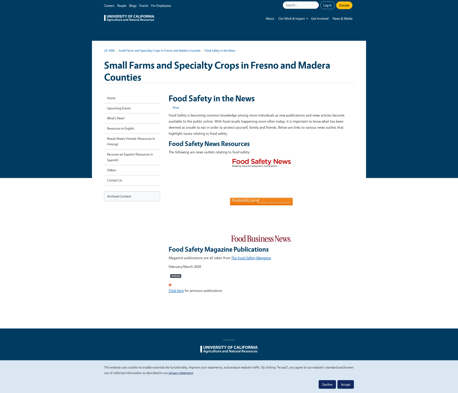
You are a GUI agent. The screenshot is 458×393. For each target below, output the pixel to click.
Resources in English (120, 128)
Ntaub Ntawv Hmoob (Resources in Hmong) (131, 141)
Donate (344, 5)
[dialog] (229, 376)
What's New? (116, 118)
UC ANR (109, 50)
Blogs (133, 5)
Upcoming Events (119, 108)
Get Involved (319, 18)
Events (143, 5)
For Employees (161, 5)
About (270, 18)
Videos (111, 170)
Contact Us (114, 180)
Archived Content (119, 196)
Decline (327, 384)
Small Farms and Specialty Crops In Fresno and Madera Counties (160, 50)
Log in (327, 5)
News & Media (342, 18)
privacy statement (181, 373)
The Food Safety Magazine (251, 258)
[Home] (129, 18)
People (121, 5)
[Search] (316, 5)
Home (111, 98)
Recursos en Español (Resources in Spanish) (130, 157)
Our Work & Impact (291, 18)
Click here (176, 290)
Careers (109, 5)
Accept (345, 384)
